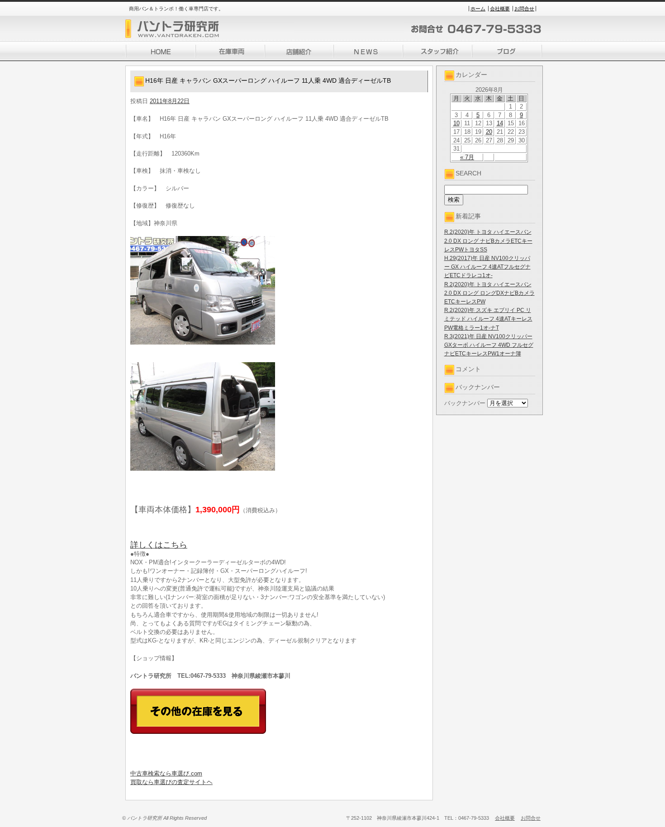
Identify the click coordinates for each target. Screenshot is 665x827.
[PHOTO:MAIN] (279, 290)
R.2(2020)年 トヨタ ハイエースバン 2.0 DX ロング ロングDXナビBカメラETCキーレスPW (489, 293)
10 (456, 123)
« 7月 (467, 157)
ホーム (477, 8)
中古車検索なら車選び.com (166, 773)
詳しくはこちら (158, 544)
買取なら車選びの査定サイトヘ (171, 782)
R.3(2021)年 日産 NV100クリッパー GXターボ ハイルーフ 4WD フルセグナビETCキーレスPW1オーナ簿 (488, 345)
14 (500, 123)
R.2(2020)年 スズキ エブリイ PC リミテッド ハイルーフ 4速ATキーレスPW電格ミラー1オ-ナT (488, 319)
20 (489, 131)
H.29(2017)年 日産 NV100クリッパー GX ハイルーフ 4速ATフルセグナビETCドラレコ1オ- (487, 267)
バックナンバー (464, 403)
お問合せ (524, 8)
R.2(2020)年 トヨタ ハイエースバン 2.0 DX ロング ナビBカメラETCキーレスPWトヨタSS (488, 240)
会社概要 (500, 8)
